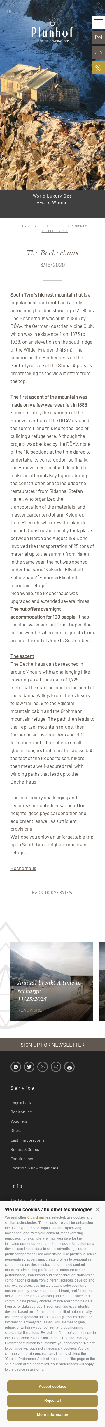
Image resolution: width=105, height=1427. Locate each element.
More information (52, 1414)
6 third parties (38, 1217)
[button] (97, 1209)
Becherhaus (23, 868)
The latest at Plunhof (28, 1200)
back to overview (52, 892)
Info (16, 1186)
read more (30, 1010)
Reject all (52, 1400)
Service (22, 1088)
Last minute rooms (27, 1139)
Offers (15, 1130)
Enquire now (21, 1158)
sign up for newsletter (53, 1044)
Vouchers (18, 1121)
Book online (21, 1111)
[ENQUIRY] (98, 37)
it (20, 11)
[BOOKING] (98, 52)
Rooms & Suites (24, 1149)
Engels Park (20, 1102)
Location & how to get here (34, 1167)
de (10, 11)
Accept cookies (52, 1386)
